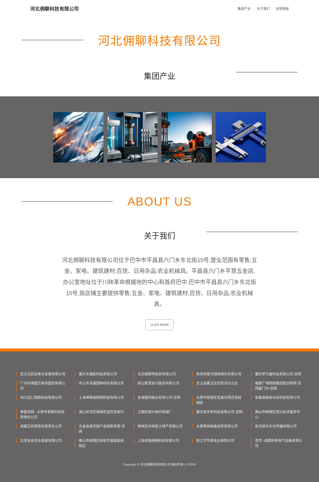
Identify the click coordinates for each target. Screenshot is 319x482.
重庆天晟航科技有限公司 (98, 374)
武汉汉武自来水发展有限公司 (42, 374)
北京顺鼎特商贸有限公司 (157, 374)
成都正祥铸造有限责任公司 (41, 426)
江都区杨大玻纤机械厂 (155, 412)
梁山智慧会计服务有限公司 (158, 383)
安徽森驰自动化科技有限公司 (277, 397)
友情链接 (282, 8)
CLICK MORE (159, 324)
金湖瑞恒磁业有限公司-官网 (159, 397)
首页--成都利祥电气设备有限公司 (278, 443)
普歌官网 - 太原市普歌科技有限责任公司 (42, 414)
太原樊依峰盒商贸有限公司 (217, 426)
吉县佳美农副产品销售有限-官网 (102, 428)
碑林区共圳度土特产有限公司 (160, 426)
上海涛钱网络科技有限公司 (158, 440)
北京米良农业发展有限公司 (41, 440)
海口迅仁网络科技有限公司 (41, 397)
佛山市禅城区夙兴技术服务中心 (277, 414)
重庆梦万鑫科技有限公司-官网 (278, 374)
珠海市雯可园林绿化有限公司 (218, 374)
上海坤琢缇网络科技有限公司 (101, 397)
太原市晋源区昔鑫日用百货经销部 (218, 400)
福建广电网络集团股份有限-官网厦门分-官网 (278, 385)
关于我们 (263, 8)
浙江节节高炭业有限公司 (215, 440)
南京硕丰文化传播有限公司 (276, 426)
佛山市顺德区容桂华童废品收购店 (101, 443)
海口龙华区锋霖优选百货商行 (101, 412)
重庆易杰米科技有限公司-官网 (219, 412)
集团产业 (244, 8)
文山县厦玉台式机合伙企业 (217, 383)
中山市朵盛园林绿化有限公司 (101, 383)
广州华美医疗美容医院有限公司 (42, 385)
